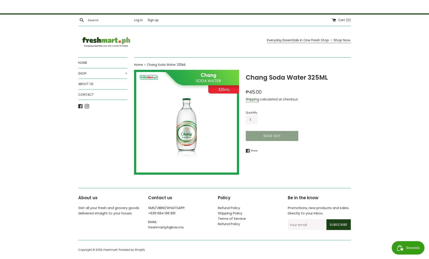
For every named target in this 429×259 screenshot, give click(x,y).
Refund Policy (229, 207)
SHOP (102, 73)
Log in (138, 20)
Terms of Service (232, 218)
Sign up (153, 20)
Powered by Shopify (132, 250)
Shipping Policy (230, 213)
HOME (82, 62)
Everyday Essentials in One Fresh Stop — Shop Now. (309, 40)
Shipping (252, 99)
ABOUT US (85, 84)
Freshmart (110, 250)
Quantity (251, 112)
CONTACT (86, 94)
